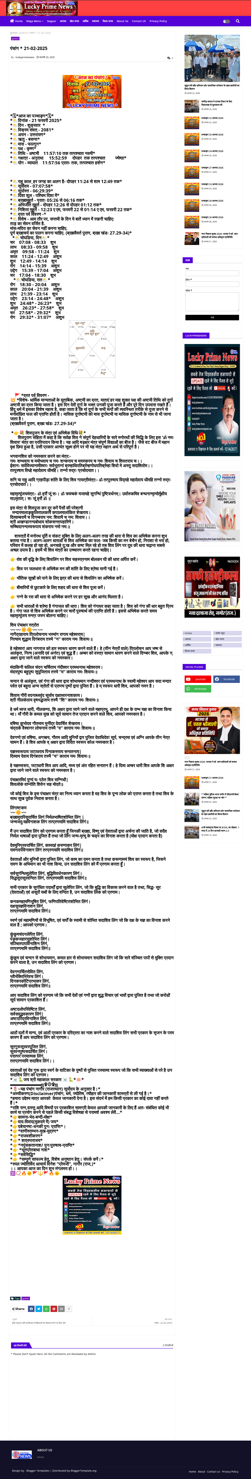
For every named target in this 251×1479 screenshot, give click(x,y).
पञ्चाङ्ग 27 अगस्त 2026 (212, 167)
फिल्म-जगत (108, 21)
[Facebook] (31, 1309)
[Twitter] (38, 1309)
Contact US (139, 21)
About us (122, 21)
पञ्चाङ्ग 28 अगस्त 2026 (212, 217)
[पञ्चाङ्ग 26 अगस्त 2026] (191, 205)
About (201, 1471)
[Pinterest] (54, 1309)
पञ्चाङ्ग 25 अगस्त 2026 (212, 134)
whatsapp (200, 688)
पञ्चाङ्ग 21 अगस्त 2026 (212, 777)
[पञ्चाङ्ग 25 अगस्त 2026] (191, 139)
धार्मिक (85, 21)
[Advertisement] (94, 1268)
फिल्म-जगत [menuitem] (190, 651)
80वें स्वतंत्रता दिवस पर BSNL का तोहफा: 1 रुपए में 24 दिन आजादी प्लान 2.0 (220, 829)
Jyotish (23, 33)
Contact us (213, 1471)
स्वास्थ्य (95, 21)
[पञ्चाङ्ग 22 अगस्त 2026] (191, 122)
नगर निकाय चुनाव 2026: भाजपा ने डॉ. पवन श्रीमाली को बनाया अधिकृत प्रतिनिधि (219, 235)
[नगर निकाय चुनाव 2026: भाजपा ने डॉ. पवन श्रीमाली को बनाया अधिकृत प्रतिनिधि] (191, 238)
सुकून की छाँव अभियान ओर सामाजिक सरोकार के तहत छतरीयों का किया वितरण (211, 87)
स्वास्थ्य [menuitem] (219, 645)
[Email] (61, 1309)
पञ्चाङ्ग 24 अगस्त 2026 (212, 151)
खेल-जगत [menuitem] (220, 639)
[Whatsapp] (46, 1309)
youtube (201, 679)
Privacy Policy (158, 21)
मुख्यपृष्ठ (13, 33)
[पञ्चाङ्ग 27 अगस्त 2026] (191, 172)
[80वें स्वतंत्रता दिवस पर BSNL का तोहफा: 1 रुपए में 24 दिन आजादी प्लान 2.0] (191, 832)
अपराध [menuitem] (188, 639)
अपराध (63, 21)
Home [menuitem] (188, 633)
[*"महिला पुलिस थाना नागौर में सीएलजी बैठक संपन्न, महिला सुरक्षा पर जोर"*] (191, 799)
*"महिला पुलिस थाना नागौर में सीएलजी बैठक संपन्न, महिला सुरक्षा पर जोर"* (220, 796)
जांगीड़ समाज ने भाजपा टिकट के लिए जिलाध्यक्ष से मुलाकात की (216, 103)
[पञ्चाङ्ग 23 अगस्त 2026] (191, 188)
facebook (229, 679)
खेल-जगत (74, 21)
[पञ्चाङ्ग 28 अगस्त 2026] (191, 222)
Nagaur (51, 21)
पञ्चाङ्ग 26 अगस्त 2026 (212, 200)
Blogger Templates (37, 1470)
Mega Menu (33, 21)
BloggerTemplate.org (83, 1470)
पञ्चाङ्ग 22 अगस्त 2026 (212, 118)
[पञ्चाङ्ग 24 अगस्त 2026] (191, 155)
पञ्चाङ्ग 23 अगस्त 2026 (212, 184)
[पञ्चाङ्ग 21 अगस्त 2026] (191, 782)
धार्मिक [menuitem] (188, 645)
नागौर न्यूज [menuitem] (220, 633)
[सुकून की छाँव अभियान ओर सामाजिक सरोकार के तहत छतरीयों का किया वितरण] (212, 58)
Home (19, 21)
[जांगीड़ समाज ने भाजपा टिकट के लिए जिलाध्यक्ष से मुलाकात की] (191, 106)
